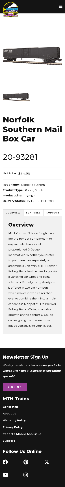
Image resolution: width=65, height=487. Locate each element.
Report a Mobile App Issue (22, 434)
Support (53, 212)
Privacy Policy (13, 427)
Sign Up (15, 386)
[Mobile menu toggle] (60, 6)
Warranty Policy (14, 420)
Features (33, 212)
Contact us (11, 406)
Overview (13, 212)
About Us (9, 413)
